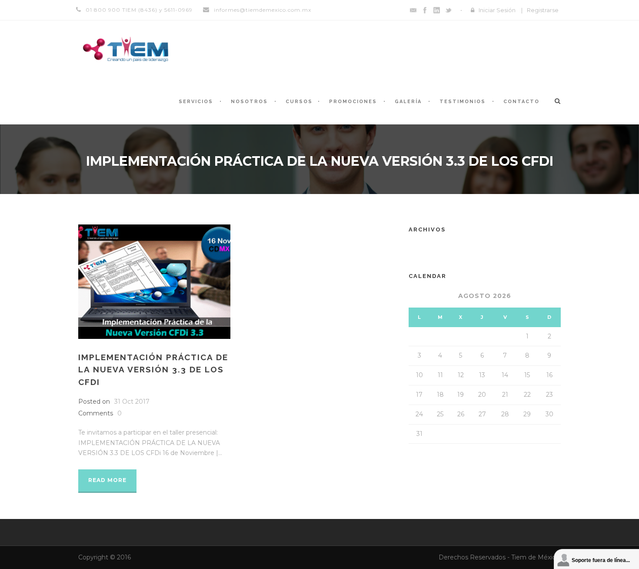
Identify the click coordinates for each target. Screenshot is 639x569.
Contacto (521, 101)
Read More (107, 480)
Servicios (196, 101)
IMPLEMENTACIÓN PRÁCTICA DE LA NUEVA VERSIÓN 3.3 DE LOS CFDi (153, 369)
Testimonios (462, 101)
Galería (408, 101)
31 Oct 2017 (132, 401)
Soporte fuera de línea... (601, 560)
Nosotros (249, 101)
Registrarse (543, 10)
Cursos (299, 101)
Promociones (353, 101)
